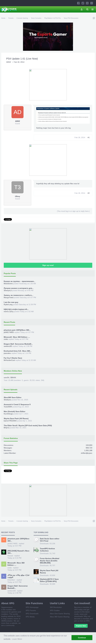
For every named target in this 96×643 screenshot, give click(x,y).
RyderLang (8, 304)
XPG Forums (31, 610)
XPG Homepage (32, 607)
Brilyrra (6, 428)
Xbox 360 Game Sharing (59, 617)
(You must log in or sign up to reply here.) (73, 211)
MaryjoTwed (8, 297)
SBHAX (13, 378)
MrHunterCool (9, 360)
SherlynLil (8, 290)
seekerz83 (8, 346)
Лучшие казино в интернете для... (19, 288)
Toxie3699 (8, 407)
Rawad (10, 556)
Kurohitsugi (8, 414)
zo (4, 564)
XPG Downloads (32, 614)
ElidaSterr (11, 580)
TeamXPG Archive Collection (47, 550)
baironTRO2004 (10, 421)
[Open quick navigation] (94, 18)
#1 (89, 137)
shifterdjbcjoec (86, 453)
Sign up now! (48, 265)
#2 (89, 193)
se (4, 587)
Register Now (81, 626)
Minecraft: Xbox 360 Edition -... (17, 337)
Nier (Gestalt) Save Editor (14, 411)
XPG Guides (55, 610)
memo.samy (9, 311)
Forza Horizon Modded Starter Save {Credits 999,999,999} (49, 560)
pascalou (7, 353)
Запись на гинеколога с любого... (18, 295)
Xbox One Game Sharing (60, 614)
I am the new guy (11, 302)
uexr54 (6, 378)
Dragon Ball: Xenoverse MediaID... (18, 344)
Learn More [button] (17, 639)
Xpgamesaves (6, 607)
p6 (4, 540)
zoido (6, 339)
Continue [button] (82, 638)
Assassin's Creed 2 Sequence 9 (17, 404)
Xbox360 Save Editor (12, 397)
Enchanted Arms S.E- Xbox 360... (18, 351)
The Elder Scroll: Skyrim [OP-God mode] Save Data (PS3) (28, 425)
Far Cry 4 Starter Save (13, 358)
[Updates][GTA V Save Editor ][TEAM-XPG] (49, 580)
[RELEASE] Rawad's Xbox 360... (18, 552)
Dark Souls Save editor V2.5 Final (49, 540)
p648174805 (9, 332)
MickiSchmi (8, 284)
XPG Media (30, 617)
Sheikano (7, 400)
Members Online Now (13, 371)
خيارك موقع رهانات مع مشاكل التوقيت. (19, 576)
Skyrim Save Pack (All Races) (16, 418)
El (4, 576)
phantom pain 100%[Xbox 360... (17, 330)
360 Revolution (56, 607)
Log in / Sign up (81, 9)
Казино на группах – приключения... (19, 281)
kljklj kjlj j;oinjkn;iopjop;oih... (16, 309)
